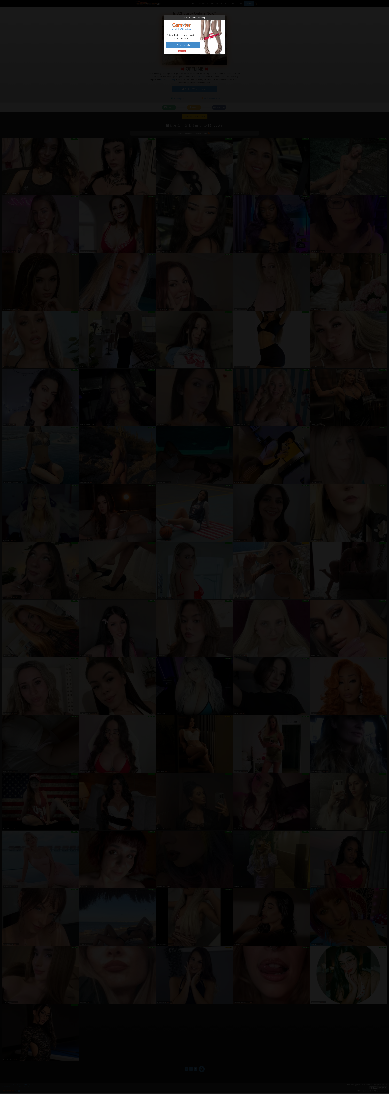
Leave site (181, 51)
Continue (182, 45)
